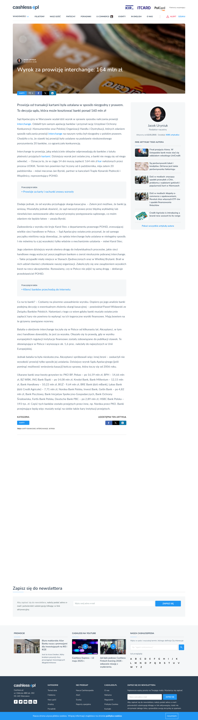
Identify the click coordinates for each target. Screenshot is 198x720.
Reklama (108, 695)
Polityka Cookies (111, 704)
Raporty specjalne (83, 704)
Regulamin (108, 699)
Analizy (51, 704)
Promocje (19, 633)
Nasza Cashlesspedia (84, 690)
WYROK (52, 429)
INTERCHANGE (42, 429)
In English (136, 16)
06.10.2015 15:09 (30, 62)
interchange (24, 124)
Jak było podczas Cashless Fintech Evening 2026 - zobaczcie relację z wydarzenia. (113, 662)
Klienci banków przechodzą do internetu (45, 289)
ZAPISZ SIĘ (168, 604)
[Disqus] (71, 468)
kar (100, 161)
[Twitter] (20, 702)
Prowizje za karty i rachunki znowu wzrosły (47, 191)
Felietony (40, 16)
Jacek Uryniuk (30, 60)
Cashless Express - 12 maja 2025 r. (83, 659)
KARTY (22, 93)
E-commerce (103, 16)
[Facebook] (16, 702)
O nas (150, 16)
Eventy (122, 16)
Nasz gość (55, 16)
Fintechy (70, 16)
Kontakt (107, 709)
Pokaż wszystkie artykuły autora (158, 225)
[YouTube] (25, 702)
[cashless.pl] (26, 7)
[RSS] (35, 702)
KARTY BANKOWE (29, 429)
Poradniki (86, 16)
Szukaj (78, 699)
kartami (45, 156)
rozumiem (172, 715)
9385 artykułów (172, 135)
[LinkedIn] (30, 702)
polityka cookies (114, 715)
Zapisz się (170, 697)
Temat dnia (52, 690)
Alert (78, 695)
